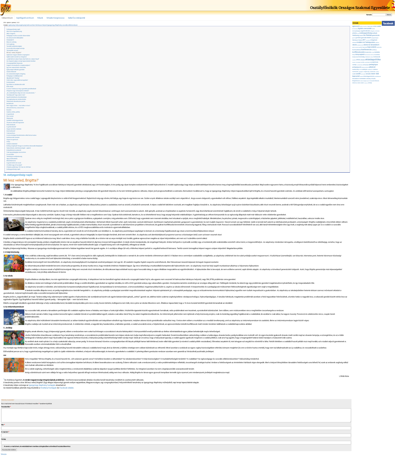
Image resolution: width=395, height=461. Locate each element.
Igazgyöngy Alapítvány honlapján (42, 385)
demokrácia (354, 28)
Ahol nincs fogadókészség (14, 31)
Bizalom (9, 110)
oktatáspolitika (373, 59)
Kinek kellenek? (11, 131)
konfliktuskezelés (358, 52)
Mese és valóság (11, 42)
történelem (362, 78)
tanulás (368, 74)
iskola (354, 45)
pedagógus (373, 64)
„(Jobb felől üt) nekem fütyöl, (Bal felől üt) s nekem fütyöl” (23, 59)
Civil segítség (10, 44)
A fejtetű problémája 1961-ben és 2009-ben (19, 167)
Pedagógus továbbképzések (15, 76)
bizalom (365, 26)
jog (359, 47)
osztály (362, 62)
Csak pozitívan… (11, 133)
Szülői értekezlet (11, 71)
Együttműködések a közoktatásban (17, 97)
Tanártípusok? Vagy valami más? (16, 95)
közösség (361, 57)
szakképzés (370, 69)
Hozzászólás (6, 407)
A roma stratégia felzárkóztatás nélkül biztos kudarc (22, 135)
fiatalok (361, 35)
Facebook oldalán (67, 388)
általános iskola (356, 83)
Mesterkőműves (11, 160)
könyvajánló (360, 54)
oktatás (362, 60)
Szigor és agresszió (12, 139)
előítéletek (377, 31)
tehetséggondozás (368, 76)
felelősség (355, 35)
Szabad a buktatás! (12, 144)
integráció (374, 40)
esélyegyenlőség (365, 33)
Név (3, 425)
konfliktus (374, 49)
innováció (368, 40)
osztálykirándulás (360, 64)
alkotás (361, 26)
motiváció (367, 57)
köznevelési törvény (369, 54)
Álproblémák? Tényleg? (13, 78)
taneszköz (363, 73)
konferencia (366, 49)
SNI (360, 69)
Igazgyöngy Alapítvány (54, 25)
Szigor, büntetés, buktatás (14, 129)
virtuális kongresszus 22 (365, 80)
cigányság (11, 25)
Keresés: (369, 15)
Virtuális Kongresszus (55, 18)
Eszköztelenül (11, 82)
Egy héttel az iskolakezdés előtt (16, 84)
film (364, 35)
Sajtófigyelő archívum (25, 18)
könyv (353, 54)
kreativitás (368, 52)
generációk (375, 35)
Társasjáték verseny (12, 50)
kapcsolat (364, 47)
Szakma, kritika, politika (13, 112)
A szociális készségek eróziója (15, 48)
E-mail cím (5, 432)
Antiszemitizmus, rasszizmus (15, 107)
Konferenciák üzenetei (13, 137)
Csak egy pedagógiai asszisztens (16, 152)
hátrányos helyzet (357, 40)
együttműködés (365, 31)
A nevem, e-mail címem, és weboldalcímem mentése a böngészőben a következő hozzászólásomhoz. (37, 446)
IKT (364, 40)
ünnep (370, 83)
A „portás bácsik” (11, 127)
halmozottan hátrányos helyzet (37, 25)
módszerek (376, 57)
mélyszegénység (20, 25)
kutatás (377, 52)
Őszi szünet (10, 116)
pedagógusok (356, 67)
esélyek (374, 33)
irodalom (377, 42)
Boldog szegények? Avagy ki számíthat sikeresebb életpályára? (24, 146)
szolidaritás (372, 71)
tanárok (361, 76)
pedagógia (366, 64)
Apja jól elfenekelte (12, 158)
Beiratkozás (10, 103)
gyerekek (358, 37)
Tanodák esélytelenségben (14, 46)
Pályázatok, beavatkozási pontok (16, 101)
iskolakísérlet (360, 45)
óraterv (362, 83)
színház (377, 71)
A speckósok (10, 114)
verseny (368, 78)
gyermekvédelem (366, 37)
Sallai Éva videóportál (76, 18)
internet (354, 42)
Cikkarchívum (7, 18)
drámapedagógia (356, 31)
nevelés (354, 59)
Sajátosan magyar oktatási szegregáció (18, 55)
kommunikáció (356, 49)
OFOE (358, 60)
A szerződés (10, 154)
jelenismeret (355, 47)
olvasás (354, 62)
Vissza (3, 454)
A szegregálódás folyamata (14, 63)
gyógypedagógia (375, 37)
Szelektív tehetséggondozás (15, 120)
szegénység (366, 71)
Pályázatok (10, 118)
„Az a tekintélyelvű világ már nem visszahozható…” (21, 93)
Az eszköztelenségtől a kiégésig (16, 74)
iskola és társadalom (371, 45)
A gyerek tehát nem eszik (14, 163)
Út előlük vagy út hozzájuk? (14, 165)
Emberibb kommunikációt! (14, 150)
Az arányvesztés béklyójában (15, 38)
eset (358, 33)
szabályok (364, 69)
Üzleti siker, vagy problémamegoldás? (17, 80)
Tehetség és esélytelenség (14, 156)
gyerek (353, 37)
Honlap (3, 439)
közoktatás (377, 54)
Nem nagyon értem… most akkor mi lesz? (18, 105)
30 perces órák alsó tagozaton (15, 122)
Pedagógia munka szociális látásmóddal (18, 35)
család (378, 26)
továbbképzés (377, 76)
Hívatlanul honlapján (48, 388)
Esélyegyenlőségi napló (13, 29)
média (371, 56)
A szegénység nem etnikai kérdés (16, 99)
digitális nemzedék (365, 28)
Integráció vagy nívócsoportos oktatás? (18, 90)
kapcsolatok (372, 47)
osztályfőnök (367, 62)
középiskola (355, 57)
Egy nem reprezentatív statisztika (16, 67)
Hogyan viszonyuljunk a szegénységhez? (18, 65)
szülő (354, 74)
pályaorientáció (365, 67)
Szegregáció (10, 40)
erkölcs (354, 33)
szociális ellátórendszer (70, 25)
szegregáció (360, 71)
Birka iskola (10, 86)
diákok (373, 28)
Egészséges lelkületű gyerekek (15, 69)
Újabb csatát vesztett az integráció (17, 57)
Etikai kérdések (11, 124)
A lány (8, 141)
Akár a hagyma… (11, 33)
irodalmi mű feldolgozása (366, 42)
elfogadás (372, 31)
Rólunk (40, 18)
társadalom (355, 78)
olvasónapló (358, 62)
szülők (358, 74)
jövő (361, 47)
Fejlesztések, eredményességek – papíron (19, 148)
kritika (373, 52)
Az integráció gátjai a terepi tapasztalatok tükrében (21, 61)
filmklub (369, 35)
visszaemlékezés (374, 80)
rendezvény (355, 69)
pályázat (372, 67)
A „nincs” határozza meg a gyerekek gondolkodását (21, 88)
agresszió (356, 26)
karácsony (379, 47)
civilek (374, 26)
